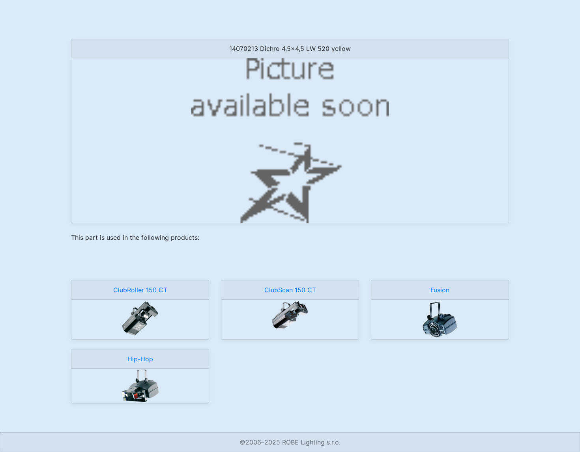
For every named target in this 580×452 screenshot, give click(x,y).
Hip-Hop (140, 359)
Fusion (439, 290)
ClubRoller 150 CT (140, 290)
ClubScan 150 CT (290, 290)
